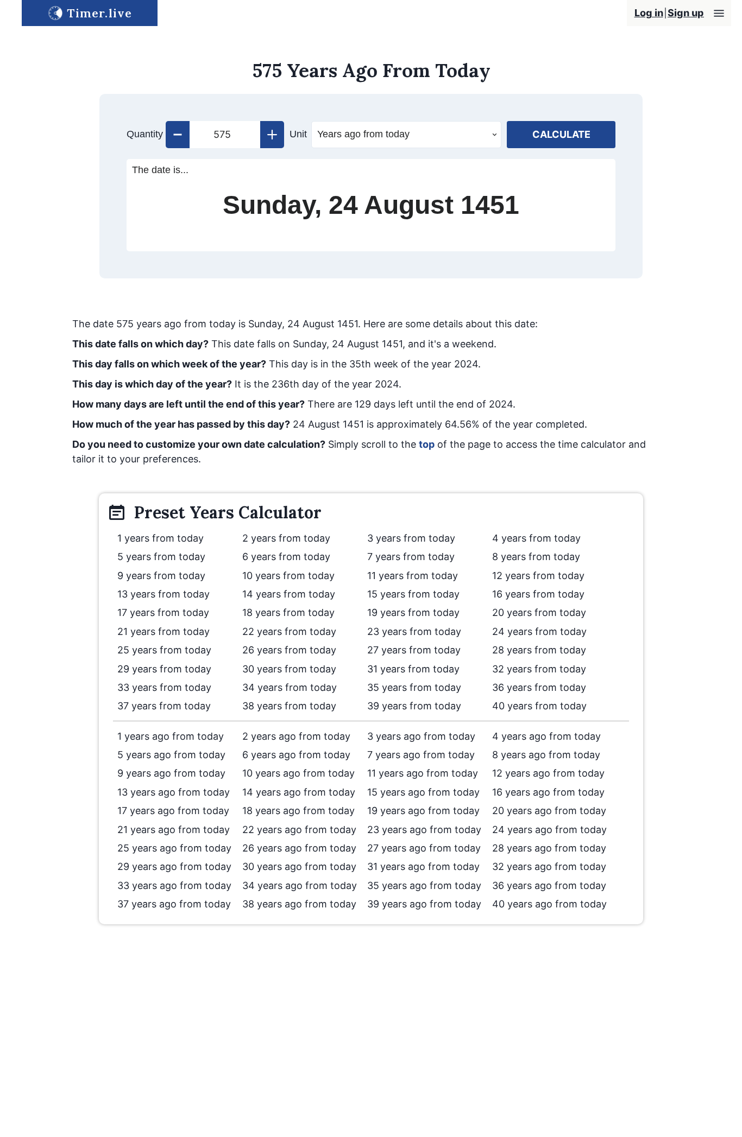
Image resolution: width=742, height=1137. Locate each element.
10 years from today (288, 575)
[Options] (719, 13)
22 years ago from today (299, 829)
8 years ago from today (546, 754)
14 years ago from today (298, 792)
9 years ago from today (171, 773)
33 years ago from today (174, 885)
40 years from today (539, 706)
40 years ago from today (549, 904)
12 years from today (538, 575)
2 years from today (286, 538)
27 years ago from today (424, 848)
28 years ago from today (549, 848)
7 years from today (411, 556)
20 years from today (539, 612)
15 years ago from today (423, 792)
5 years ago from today (171, 754)
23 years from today (414, 631)
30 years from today (289, 669)
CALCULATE (561, 134)
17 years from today (163, 612)
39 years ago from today (424, 904)
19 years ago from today (423, 810)
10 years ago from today (298, 773)
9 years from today (161, 575)
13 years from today (163, 594)
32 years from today (539, 669)
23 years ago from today (424, 829)
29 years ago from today (174, 866)
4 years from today (536, 538)
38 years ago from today (299, 904)
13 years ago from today (173, 792)
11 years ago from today (422, 773)
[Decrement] (178, 134)
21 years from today (163, 631)
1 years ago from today (170, 736)
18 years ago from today (298, 810)
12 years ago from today (548, 773)
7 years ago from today (421, 754)
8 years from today (536, 556)
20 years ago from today (549, 810)
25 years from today (164, 650)
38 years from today (289, 706)
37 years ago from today (174, 904)
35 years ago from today (424, 885)
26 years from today (289, 650)
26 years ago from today (299, 848)
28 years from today (539, 650)
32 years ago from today (549, 866)
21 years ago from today (173, 829)
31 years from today (413, 669)
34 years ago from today (299, 885)
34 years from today (289, 687)
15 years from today (413, 594)
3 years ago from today (421, 736)
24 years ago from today (549, 829)
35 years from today (414, 687)
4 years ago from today (546, 736)
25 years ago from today (174, 848)
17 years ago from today (173, 810)
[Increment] (272, 134)
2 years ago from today (296, 736)
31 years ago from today (423, 866)
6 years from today (286, 556)
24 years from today (539, 631)
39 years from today (414, 706)
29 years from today (164, 669)
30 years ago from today (299, 866)
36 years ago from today (549, 885)
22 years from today (289, 631)
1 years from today (160, 538)
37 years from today (164, 706)
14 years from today (288, 594)
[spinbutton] (225, 134)
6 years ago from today (296, 754)
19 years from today (413, 612)
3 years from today (411, 538)
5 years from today (161, 556)
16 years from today (538, 594)
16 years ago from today (548, 792)
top (427, 444)
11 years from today (412, 575)
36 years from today (539, 687)
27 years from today (414, 650)
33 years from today (164, 687)
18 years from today (288, 612)
